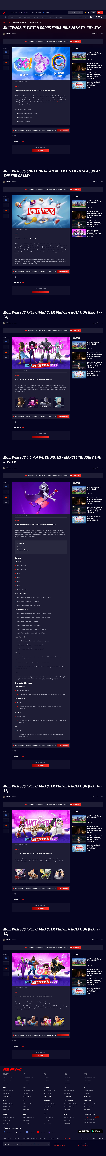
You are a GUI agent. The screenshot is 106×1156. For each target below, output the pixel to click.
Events (81, 1138)
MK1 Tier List (6, 1093)
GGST (4, 1101)
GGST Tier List (6, 1106)
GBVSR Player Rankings (89, 1077)
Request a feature (68, 1138)
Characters (100, 1138)
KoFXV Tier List (6, 1120)
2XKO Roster (46, 1077)
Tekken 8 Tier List (7, 1080)
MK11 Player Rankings (69, 1117)
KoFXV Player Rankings (8, 1117)
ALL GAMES (14, 12)
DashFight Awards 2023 (89, 1119)
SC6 (24, 1101)
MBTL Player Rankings (28, 1117)
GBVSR (47, 12)
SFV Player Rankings (48, 1117)
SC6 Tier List (26, 1106)
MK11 (65, 1114)
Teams (93, 1138)
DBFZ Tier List (67, 1093)
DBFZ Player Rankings (69, 1090)
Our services (43, 1138)
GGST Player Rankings (8, 1103)
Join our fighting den (13, 1128)
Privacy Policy (17, 1138)
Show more (6, 1083)
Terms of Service (7, 1138)
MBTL (24, 1114)
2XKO (32, 12)
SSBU (24, 1087)
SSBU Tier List (26, 1093)
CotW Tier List (67, 1077)
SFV (45, 1114)
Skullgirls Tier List (48, 1106)
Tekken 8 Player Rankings (9, 1077)
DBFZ (65, 1087)
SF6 (27, 12)
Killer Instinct (68, 1101)
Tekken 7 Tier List (48, 1093)
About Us (59, 1138)
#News (17, 86)
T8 (21, 12)
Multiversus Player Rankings (90, 1103)
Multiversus (87, 1101)
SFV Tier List (46, 1120)
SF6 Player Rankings (28, 1077)
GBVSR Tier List (87, 1080)
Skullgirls (47, 1101)
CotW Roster (67, 1080)
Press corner (51, 1138)
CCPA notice (34, 1138)
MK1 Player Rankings (8, 1090)
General (19, 547)
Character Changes (23, 550)
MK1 (4, 1087)
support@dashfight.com (59, 1145)
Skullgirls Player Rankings (49, 1103)
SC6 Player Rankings (28, 1103)
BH (84, 1087)
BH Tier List (86, 1093)
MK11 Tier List (67, 1120)
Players (87, 1138)
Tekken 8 (6, 1074)
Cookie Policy (26, 1138)
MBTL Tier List (26, 1120)
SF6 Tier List (26, 1080)
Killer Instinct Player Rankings (70, 1103)
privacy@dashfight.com (83, 1145)
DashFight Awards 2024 (89, 1117)
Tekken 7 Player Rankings (49, 1090)
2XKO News (46, 1080)
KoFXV (5, 1114)
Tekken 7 (46, 1087)
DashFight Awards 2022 (89, 1122)
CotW (39, 12)
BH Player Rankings (88, 1090)
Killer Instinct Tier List (69, 1106)
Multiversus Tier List (88, 1106)
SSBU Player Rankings (28, 1090)
